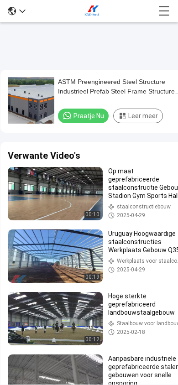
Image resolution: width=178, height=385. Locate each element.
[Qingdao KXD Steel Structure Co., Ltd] (92, 11)
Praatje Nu (88, 116)
